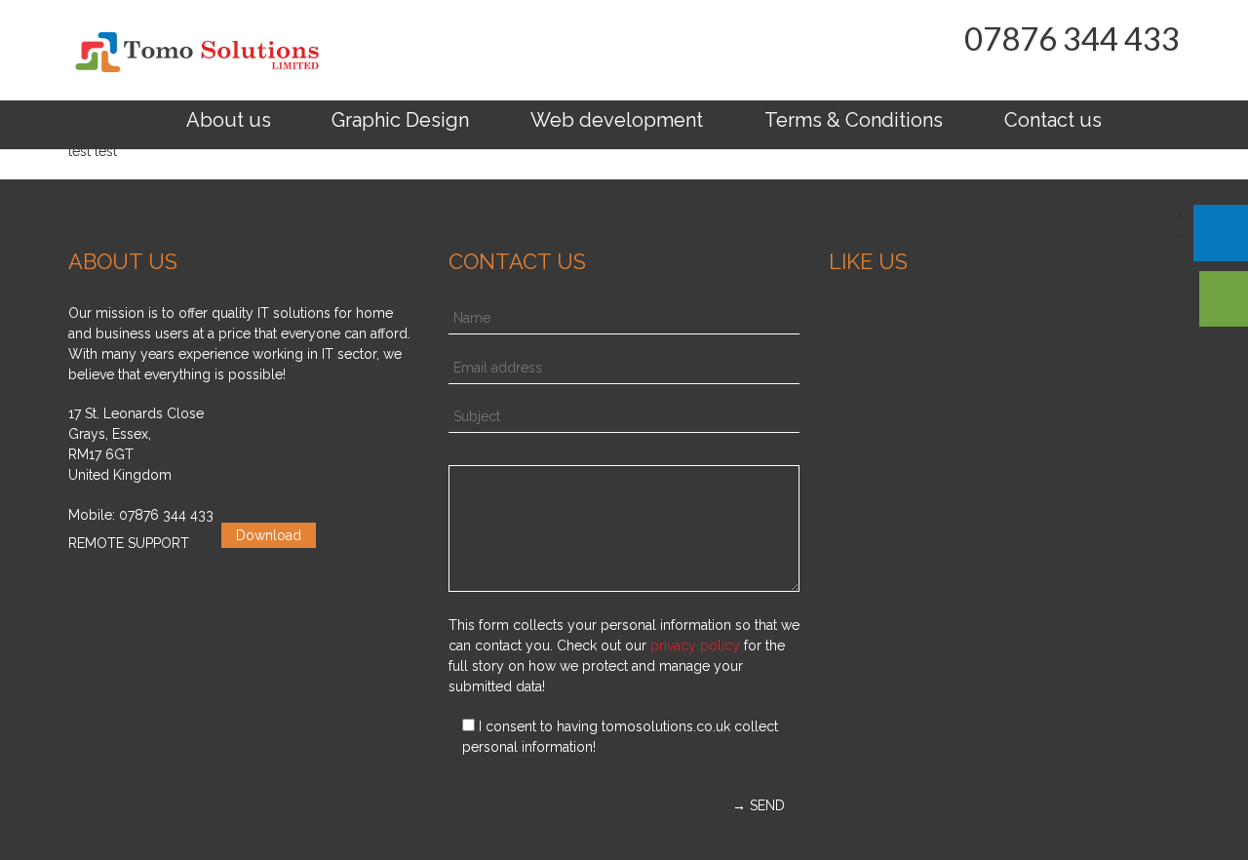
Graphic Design (400, 120)
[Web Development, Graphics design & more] (196, 51)
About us (228, 120)
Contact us (1053, 120)
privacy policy (695, 645)
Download (268, 535)
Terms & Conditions (853, 120)
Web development (616, 120)
